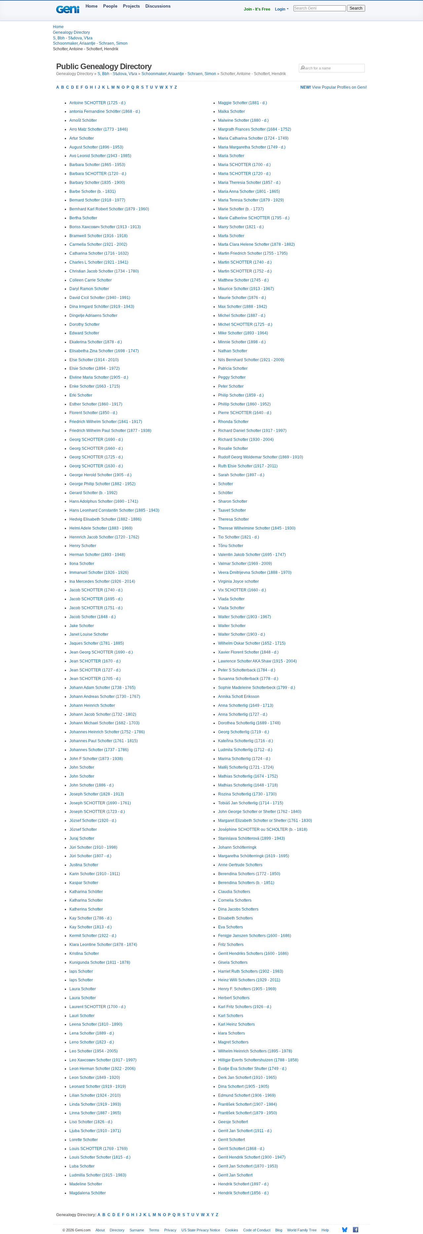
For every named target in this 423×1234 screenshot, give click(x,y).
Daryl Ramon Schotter (89, 288)
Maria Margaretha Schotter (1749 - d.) (252, 147)
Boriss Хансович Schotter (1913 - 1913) (105, 227)
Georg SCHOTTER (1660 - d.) (96, 448)
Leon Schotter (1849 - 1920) (94, 1077)
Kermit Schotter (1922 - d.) (92, 935)
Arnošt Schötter (83, 120)
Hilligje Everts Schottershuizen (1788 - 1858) (258, 1060)
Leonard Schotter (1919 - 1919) (97, 1086)
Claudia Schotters (234, 891)
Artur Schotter (81, 138)
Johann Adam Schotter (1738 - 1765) (102, 687)
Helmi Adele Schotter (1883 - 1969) (101, 528)
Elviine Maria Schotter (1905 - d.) (98, 377)
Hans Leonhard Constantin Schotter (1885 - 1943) (114, 510)
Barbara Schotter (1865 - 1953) (97, 164)
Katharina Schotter (86, 900)
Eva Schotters (230, 927)
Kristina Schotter (84, 953)
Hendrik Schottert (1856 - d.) (243, 1193)
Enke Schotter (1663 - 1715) (94, 386)
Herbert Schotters (234, 998)
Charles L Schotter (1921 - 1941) (98, 262)
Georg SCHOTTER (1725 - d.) (96, 457)
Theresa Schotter (233, 519)
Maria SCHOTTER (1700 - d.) (244, 164)
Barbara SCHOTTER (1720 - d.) (97, 173)
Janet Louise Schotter (88, 634)
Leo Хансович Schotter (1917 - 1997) (102, 1060)
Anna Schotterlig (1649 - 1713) (245, 705)
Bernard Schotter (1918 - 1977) (97, 200)
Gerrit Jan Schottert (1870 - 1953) (248, 1166)
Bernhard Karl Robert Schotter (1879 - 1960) (109, 209)
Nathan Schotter (232, 351)
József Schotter (83, 829)
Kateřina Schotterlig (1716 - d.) (245, 741)
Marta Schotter (231, 236)
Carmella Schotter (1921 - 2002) (98, 244)
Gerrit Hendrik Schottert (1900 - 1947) (252, 1157)
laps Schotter (81, 971)
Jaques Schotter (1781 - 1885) (96, 643)
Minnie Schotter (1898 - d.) (242, 342)
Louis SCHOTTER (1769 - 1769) (98, 1148)
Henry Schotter (82, 545)
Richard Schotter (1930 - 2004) (246, 439)
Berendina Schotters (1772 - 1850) (249, 874)
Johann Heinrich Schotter (92, 705)
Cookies (231, 1230)
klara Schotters (231, 1033)
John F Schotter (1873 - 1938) (96, 758)
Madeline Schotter (85, 1184)
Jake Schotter (81, 625)
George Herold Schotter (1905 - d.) (100, 475)
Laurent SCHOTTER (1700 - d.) (97, 1006)
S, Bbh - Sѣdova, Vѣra (73, 38)
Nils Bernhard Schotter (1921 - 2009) (251, 360)
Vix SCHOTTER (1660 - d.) (242, 590)
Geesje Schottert (233, 1122)
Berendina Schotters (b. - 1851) (246, 882)
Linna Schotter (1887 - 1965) (95, 1113)
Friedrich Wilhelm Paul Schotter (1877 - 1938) (110, 430)
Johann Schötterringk (237, 847)
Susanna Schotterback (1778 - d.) (248, 678)
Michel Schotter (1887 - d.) (241, 315)
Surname (137, 1230)
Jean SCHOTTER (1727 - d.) (95, 670)
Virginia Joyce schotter (238, 581)
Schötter (225, 492)
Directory (117, 1230)
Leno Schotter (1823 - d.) (91, 1042)
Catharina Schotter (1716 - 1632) (99, 253)
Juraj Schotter (81, 838)
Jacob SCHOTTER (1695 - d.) (96, 599)
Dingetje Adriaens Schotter (93, 315)
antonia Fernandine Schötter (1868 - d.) (104, 111)
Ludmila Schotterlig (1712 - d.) (245, 749)
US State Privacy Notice (200, 1230)
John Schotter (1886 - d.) (91, 785)
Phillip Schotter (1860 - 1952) (244, 404)
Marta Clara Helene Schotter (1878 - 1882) (256, 244)
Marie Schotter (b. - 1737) (241, 209)
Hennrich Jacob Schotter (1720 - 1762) (104, 537)
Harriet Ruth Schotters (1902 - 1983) (250, 971)
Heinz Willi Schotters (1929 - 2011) (249, 980)
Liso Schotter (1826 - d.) (90, 1122)
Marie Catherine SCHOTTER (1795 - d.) (253, 218)
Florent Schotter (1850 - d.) (93, 412)
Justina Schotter (83, 865)
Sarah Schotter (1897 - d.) (241, 475)
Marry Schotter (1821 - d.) (241, 227)
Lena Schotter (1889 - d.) (91, 1033)
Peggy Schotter (232, 377)
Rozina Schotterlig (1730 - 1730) (247, 794)
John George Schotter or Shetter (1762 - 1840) (259, 811)
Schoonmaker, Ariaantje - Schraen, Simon (90, 43)
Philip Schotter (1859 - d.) (241, 395)
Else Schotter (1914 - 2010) (94, 360)
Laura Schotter (82, 989)
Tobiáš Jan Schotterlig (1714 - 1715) (250, 803)
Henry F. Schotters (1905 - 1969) (247, 989)
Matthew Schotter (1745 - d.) (243, 280)
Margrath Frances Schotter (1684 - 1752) (254, 129)
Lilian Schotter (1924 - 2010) (95, 1095)
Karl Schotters (230, 1015)
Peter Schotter (231, 386)
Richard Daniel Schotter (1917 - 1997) (252, 430)
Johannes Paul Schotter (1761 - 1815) (103, 741)
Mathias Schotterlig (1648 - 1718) (248, 785)
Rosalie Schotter (233, 448)
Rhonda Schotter (233, 421)
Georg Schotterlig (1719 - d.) (243, 732)
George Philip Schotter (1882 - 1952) (102, 484)
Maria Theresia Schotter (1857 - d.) (249, 182)
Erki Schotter (80, 395)
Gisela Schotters (233, 962)
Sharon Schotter (232, 501)
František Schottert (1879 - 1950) (247, 1113)
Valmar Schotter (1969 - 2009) (245, 563)
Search (356, 8)
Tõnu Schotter (230, 545)
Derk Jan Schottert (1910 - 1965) (247, 1077)
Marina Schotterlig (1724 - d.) (244, 758)
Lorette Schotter (83, 1139)
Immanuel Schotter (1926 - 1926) (99, 572)
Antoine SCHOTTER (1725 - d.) (97, 103)
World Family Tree (302, 1230)
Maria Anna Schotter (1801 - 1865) (249, 191)
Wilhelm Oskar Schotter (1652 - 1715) (252, 643)
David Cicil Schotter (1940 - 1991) (99, 297)
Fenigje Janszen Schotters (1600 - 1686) (254, 935)
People (110, 6)
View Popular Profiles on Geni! (333, 87)
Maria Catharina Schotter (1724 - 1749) (253, 138)
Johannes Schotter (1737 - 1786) (99, 749)
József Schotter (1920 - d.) (92, 820)
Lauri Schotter (82, 1015)
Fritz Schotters (231, 944)
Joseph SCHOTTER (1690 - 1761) (100, 803)
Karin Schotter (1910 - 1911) (94, 874)
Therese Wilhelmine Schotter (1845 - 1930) (256, 528)
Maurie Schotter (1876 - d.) (242, 297)
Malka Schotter (231, 111)
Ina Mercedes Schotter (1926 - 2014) (102, 581)
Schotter (225, 484)
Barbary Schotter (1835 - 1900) (97, 182)
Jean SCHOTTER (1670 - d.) (95, 661)
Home (91, 6)
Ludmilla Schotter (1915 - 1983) (97, 1175)
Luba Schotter (82, 1166)
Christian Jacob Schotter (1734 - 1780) (104, 271)
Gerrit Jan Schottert (235, 1175)
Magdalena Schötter (87, 1193)
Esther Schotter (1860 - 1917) (95, 404)
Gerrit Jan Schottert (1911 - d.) (245, 1130)
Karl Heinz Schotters (236, 1024)
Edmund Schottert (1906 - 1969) (247, 1095)
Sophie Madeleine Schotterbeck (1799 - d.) (256, 687)
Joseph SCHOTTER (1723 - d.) (97, 811)
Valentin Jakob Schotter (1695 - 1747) (252, 554)
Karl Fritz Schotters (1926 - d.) (244, 1006)
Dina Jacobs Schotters (238, 909)
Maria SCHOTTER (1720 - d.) (244, 173)
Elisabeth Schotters (235, 918)
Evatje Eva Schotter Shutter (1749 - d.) (252, 1068)
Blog (278, 1230)
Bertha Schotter (83, 218)
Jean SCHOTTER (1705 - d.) (95, 678)
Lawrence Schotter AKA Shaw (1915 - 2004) (257, 661)
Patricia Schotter (233, 368)
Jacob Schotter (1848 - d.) (92, 617)
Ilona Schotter (81, 563)
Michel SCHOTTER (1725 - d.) (245, 324)
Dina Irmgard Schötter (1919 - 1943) (101, 306)
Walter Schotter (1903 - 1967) (244, 617)
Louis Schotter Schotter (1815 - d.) (100, 1157)
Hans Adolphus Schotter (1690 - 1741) (103, 501)
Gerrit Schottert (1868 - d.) (241, 1148)
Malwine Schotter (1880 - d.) (243, 120)
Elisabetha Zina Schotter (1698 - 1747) (104, 351)
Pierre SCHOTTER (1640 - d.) (244, 412)
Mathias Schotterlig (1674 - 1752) (248, 776)
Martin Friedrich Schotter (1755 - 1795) (253, 253)
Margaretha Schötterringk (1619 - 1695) (253, 856)
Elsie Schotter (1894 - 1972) (94, 368)
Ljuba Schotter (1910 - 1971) (95, 1130)
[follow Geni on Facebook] (353, 1230)
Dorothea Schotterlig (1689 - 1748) (249, 723)
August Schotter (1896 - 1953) (96, 147)
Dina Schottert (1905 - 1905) (243, 1086)
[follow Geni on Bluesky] (342, 1230)
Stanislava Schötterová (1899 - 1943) (251, 838)
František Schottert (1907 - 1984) (247, 1104)
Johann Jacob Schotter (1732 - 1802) (102, 714)
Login (280, 9)
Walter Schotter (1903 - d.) (241, 634)
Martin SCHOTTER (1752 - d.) (245, 271)
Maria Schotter (231, 155)
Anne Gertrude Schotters (240, 865)
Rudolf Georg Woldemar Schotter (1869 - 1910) (260, 457)
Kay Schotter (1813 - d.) (90, 927)
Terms (154, 1230)
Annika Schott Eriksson (238, 696)
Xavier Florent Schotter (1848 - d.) (248, 652)
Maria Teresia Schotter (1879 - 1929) (251, 200)
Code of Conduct (256, 1230)
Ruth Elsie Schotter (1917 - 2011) (248, 466)
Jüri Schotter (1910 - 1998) (93, 847)
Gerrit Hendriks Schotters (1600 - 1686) (253, 953)
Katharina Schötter (86, 891)
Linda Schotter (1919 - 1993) (95, 1104)
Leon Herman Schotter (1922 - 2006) (102, 1068)
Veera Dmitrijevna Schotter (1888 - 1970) (254, 572)
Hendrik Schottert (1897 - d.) (243, 1184)
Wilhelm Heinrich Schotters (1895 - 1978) (255, 1051)
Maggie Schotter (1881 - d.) (242, 103)
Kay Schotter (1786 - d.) (90, 918)
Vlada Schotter (231, 599)
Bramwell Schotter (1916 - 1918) (98, 236)
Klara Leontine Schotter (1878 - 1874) (103, 944)
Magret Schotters (233, 1042)
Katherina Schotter (86, 909)
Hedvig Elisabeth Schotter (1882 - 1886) (105, 519)
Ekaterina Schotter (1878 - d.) (95, 342)
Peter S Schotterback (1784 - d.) (246, 670)
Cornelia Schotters (234, 900)
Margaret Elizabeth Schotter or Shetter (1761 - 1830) (265, 820)
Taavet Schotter (232, 510)
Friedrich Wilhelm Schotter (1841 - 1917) (105, 421)
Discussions (158, 6)
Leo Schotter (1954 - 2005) (93, 1051)
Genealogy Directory (71, 32)
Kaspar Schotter (83, 882)
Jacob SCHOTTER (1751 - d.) (96, 608)
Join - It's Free (257, 9)
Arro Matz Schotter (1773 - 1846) (98, 129)
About (100, 1230)
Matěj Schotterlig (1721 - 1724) (246, 767)
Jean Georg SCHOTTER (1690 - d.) (101, 652)
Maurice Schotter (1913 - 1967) (246, 288)
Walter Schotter (232, 625)
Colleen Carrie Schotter (90, 280)
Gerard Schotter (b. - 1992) (93, 492)
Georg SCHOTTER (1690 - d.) (96, 439)
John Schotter (81, 767)
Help (325, 1230)
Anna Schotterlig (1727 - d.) (242, 714)
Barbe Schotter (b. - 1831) (92, 191)
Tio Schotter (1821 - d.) (238, 537)
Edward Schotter (84, 333)
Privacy (170, 1230)
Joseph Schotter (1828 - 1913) (96, 794)
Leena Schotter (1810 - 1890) (95, 1024)
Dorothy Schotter (84, 324)
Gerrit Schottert (231, 1139)
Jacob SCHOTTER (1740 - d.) (96, 590)
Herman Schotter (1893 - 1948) (97, 554)
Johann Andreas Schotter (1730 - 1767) (104, 696)
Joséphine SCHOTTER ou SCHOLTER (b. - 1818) (262, 829)
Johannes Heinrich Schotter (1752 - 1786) (107, 732)
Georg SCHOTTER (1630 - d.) (96, 466)
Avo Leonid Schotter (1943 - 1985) (100, 155)
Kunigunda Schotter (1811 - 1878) (99, 962)
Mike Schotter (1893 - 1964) (243, 333)
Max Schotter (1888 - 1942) (242, 306)
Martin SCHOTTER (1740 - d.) (245, 262)
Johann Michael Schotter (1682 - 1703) (104, 723)
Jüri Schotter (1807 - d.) (90, 856)
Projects (131, 6)
